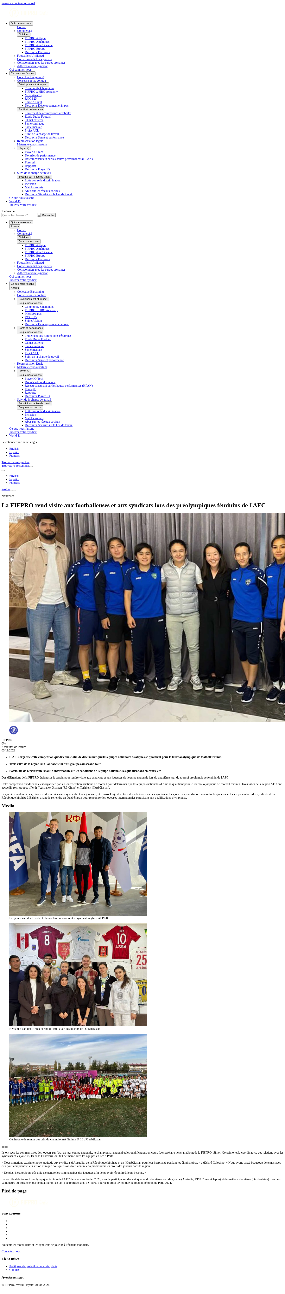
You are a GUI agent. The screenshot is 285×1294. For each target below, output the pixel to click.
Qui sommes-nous (21, 23)
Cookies (14, 1269)
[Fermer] (14, 490)
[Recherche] (31, 466)
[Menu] (11, 490)
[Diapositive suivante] (6, 1147)
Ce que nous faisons (22, 73)
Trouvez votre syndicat (23, 204)
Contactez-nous (11, 1251)
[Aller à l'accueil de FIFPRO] (142, 13)
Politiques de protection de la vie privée (33, 1266)
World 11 (15, 201)
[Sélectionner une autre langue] (3, 470)
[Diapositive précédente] (3, 1147)
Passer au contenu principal (18, 3)
